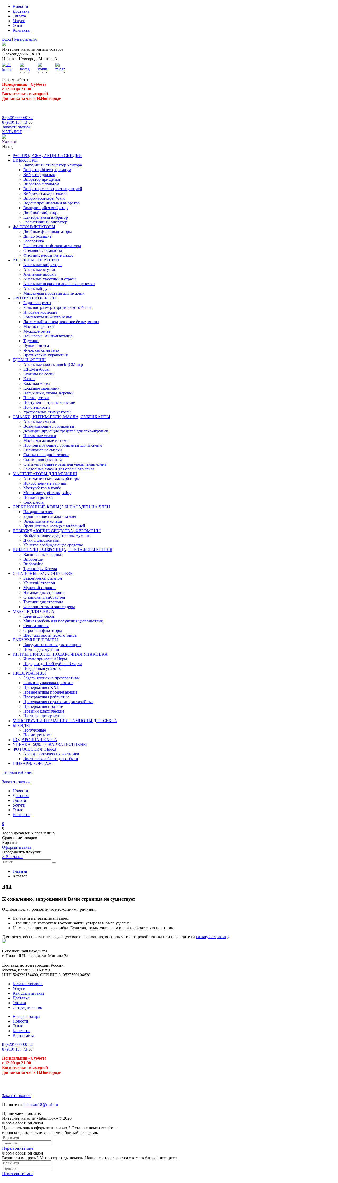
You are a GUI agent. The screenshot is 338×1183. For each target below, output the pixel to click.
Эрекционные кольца (42, 521)
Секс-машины (36, 625)
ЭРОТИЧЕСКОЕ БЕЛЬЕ (35, 298)
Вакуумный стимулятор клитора (52, 165)
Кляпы (29, 378)
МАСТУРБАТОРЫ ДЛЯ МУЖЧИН (45, 473)
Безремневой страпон (42, 578)
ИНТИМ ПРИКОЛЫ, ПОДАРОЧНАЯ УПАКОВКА (60, 654)
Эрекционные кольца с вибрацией (54, 526)
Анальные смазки (39, 421)
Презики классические (43, 711)
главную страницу (212, 936)
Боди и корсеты (37, 302)
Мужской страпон (39, 587)
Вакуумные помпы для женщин (52, 644)
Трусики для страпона (43, 602)
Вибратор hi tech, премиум (47, 170)
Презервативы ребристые (46, 697)
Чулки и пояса (36, 345)
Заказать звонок (16, 127)
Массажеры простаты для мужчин (54, 293)
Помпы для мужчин (41, 649)
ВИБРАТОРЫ (25, 160)
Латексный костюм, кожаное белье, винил (61, 321)
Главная (20, 871)
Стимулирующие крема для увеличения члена (64, 464)
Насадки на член (38, 511)
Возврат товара (26, 1016)
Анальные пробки (39, 274)
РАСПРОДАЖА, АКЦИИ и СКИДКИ (47, 155)
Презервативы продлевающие (50, 692)
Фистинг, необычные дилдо (48, 255)
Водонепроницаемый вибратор (51, 203)
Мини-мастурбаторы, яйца (47, 492)
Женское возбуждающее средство (53, 545)
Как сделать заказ (28, 993)
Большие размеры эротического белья (57, 307)
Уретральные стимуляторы (47, 412)
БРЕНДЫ (21, 725)
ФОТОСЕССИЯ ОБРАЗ (34, 749)
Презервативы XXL (41, 687)
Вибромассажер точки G (45, 193)
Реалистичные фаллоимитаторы (52, 246)
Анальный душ (37, 288)
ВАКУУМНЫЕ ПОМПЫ (35, 640)
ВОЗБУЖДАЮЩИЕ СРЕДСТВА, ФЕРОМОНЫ (57, 530)
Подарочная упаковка (42, 668)
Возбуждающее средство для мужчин (56, 535)
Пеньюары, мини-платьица (47, 336)
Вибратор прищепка (41, 179)
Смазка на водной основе (46, 454)
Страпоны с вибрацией (44, 597)
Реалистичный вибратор (45, 222)
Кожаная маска (36, 383)
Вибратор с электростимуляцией (52, 189)
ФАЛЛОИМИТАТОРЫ (34, 227)
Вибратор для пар (39, 174)
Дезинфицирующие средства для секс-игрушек (65, 431)
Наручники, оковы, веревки (48, 393)
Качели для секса (38, 616)
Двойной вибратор (40, 212)
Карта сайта (23, 1035)
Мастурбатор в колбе (42, 488)
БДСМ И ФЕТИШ (29, 359)
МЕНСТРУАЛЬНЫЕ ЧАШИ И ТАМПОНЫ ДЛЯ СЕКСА (65, 720)
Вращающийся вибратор (45, 208)
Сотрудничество (27, 1007)
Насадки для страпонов (44, 592)
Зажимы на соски (39, 374)
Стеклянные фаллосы (42, 250)
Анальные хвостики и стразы (49, 279)
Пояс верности (36, 407)
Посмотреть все (37, 735)
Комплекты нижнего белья (47, 317)
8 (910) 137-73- (15, 122)
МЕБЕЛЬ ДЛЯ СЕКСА (33, 611)
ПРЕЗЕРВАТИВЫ (29, 673)
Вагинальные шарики (43, 554)
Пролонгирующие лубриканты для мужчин (62, 445)
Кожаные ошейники (41, 388)
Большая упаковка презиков (48, 682)
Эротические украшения (45, 355)
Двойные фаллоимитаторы (47, 231)
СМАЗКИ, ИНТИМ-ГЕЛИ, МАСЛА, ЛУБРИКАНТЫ (61, 416)
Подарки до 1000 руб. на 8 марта (52, 663)
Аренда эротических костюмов (51, 754)
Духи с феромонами (41, 540)
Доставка (21, 11)
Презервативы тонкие (43, 706)
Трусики (31, 340)
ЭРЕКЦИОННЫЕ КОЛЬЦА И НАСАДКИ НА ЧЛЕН (61, 507)
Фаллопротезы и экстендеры (49, 606)
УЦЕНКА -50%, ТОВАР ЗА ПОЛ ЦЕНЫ (50, 744)
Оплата (19, 16)
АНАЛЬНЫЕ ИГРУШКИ (36, 260)
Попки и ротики (38, 497)
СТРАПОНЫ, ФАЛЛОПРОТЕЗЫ (43, 573)
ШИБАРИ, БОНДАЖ (32, 763)
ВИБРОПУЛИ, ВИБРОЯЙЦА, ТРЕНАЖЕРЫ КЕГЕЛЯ (62, 549)
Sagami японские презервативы (51, 678)
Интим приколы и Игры (45, 659)
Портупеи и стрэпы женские (49, 402)
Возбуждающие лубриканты (48, 426)
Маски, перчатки (38, 326)
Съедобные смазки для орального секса (58, 469)
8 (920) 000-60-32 (17, 117)
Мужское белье (36, 331)
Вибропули (33, 559)
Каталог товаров (28, 983)
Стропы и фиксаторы (42, 630)
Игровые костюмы (40, 312)
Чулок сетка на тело (41, 350)
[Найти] (54, 863)
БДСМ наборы (36, 369)
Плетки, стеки (36, 397)
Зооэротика (33, 241)
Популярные (34, 730)
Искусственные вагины (44, 483)
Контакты (21, 30)
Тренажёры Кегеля (40, 568)
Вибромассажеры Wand (44, 198)
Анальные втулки (39, 269)
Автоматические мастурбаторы (51, 478)
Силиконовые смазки (42, 450)
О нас (18, 25)
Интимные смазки (39, 435)
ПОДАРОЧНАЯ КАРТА (35, 739)
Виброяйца (33, 564)
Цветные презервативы (44, 716)
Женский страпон (39, 583)
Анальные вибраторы (42, 265)
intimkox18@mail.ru (40, 1104)
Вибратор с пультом (41, 184)
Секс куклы (33, 502)
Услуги (19, 20)
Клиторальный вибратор (45, 217)
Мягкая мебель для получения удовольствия (63, 621)
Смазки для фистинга (42, 459)
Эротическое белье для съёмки (50, 758)
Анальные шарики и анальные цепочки (59, 284)
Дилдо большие (37, 236)
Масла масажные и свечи (46, 440)
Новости (20, 6)
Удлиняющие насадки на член (50, 516)
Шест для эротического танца (50, 635)
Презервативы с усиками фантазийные (58, 701)
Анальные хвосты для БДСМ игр (53, 364)
